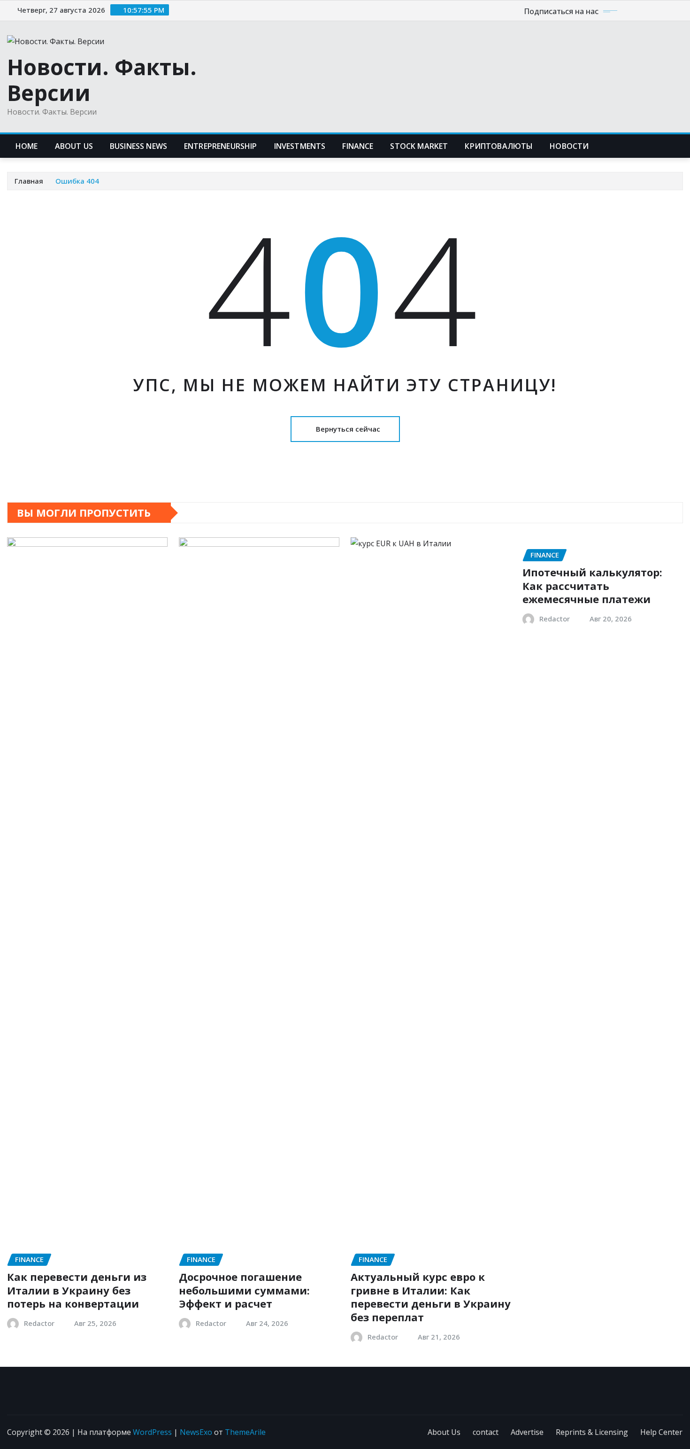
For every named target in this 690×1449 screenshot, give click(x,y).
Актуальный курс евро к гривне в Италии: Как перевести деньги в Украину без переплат (431, 1297)
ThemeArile (245, 1432)
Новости (569, 146)
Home (26, 146)
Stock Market (419, 146)
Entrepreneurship (220, 146)
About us (74, 146)
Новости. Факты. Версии (102, 79)
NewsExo (196, 1432)
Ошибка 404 (77, 181)
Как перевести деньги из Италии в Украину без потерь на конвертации (76, 1290)
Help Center (661, 1432)
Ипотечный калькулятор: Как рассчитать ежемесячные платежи (592, 585)
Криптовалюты (499, 146)
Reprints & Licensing (592, 1432)
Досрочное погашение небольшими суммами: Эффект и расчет (244, 1290)
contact (485, 1432)
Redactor (39, 1323)
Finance (357, 146)
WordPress (152, 1432)
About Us (444, 1432)
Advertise (527, 1432)
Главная (29, 181)
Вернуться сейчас (348, 429)
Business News (138, 146)
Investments (300, 146)
